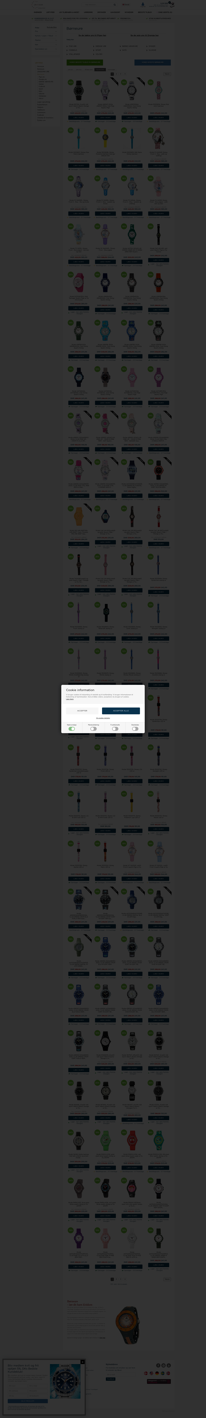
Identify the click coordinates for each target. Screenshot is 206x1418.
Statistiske (135, 725)
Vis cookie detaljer (103, 718)
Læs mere (70, 699)
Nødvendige (72, 725)
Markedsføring (93, 725)
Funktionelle (115, 725)
